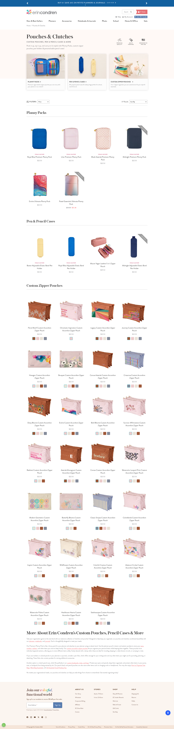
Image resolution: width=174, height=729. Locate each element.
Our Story (78, 694)
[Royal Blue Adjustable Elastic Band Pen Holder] (71, 247)
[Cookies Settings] (4, 725)
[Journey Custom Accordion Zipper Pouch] (134, 311)
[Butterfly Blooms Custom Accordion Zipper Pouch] (71, 501)
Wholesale (78, 697)
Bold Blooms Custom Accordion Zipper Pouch (103, 424)
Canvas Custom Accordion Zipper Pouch (102, 471)
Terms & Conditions (48, 710)
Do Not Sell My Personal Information (124, 727)
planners (52, 21)
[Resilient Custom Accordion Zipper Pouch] (40, 454)
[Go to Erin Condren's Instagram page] (31, 717)
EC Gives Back (79, 708)
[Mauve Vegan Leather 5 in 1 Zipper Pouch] (103, 247)
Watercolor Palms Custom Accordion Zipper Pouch (39, 613)
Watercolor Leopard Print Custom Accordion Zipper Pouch (134, 471)
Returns (134, 697)
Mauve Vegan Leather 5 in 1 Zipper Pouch (102, 265)
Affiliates (77, 705)
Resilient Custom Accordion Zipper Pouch (39, 471)
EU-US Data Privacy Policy (94, 727)
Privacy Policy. (56, 710)
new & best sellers (34, 21)
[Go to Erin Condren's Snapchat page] (46, 717)
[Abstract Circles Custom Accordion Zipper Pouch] (134, 548)
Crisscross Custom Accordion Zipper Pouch (134, 376)
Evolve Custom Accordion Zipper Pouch (71, 424)
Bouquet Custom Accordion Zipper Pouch (71, 376)
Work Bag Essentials (36, 668)
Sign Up (58, 705)
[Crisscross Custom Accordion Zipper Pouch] (134, 359)
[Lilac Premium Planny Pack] (71, 138)
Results (125, 102)
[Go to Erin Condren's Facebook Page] (27, 717)
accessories (67, 21)
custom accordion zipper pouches (77, 648)
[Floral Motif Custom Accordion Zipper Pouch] (40, 311)
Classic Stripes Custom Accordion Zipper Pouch (102, 519)
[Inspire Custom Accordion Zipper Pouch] (40, 548)
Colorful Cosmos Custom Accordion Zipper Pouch (102, 566)
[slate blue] (45, 338)
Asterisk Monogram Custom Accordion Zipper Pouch (71, 471)
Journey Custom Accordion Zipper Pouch (134, 329)
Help (119, 17)
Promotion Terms (108, 727)
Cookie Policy (81, 727)
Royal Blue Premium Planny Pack (39, 157)
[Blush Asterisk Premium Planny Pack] (103, 138)
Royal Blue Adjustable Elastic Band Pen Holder (71, 267)
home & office (131, 21)
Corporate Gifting (80, 701)
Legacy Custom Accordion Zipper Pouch (103, 329)
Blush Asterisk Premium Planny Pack (102, 158)
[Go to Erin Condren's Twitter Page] (38, 717)
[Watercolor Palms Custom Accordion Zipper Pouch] (40, 596)
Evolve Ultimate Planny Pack (39, 201)
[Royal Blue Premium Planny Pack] (40, 138)
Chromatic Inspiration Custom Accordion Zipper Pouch (71, 329)
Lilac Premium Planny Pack (71, 157)
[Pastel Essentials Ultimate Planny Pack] (71, 185)
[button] (27, 3)
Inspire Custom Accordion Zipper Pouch (39, 566)
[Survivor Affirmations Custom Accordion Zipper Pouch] (134, 406)
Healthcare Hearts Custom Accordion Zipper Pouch (71, 613)
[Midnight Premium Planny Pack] (134, 138)
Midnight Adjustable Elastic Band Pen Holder (134, 267)
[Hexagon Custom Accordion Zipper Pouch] (40, 359)
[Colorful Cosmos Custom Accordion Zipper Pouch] (103, 548)
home (29, 25)
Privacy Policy (71, 727)
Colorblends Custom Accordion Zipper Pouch (134, 519)
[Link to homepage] (42, 12)
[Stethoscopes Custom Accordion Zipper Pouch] (103, 596)
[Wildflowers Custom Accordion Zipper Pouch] (71, 548)
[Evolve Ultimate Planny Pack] (40, 185)
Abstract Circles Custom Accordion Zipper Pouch (134, 566)
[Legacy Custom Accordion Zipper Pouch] (103, 311)
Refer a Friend (117, 705)
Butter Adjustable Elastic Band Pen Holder (39, 267)
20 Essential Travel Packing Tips (56, 668)
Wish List (115, 701)
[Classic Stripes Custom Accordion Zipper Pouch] (103, 501)
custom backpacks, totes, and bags (78, 663)
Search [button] (126, 12)
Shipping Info (135, 694)
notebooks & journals (87, 21)
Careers (77, 712)
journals (47, 641)
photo (104, 21)
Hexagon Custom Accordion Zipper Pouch (39, 376)
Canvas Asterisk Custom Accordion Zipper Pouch (103, 376)
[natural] (41, 338)
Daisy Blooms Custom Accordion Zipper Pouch (39, 424)
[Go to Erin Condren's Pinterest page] (42, 717)
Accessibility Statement (141, 727)
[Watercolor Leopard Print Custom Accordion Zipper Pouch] (134, 454)
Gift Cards (116, 708)
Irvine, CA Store (98, 697)
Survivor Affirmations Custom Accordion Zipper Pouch (134, 424)
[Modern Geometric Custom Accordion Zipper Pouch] (40, 501)
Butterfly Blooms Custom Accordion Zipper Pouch (71, 519)
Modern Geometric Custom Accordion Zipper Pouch (39, 519)
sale (145, 21)
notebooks (38, 641)
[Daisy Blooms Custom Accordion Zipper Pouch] (40, 406)
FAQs (133, 701)
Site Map (115, 712)
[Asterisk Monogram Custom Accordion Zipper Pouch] (71, 454)
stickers (34, 648)
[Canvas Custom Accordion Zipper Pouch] (103, 454)
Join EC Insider (142, 17)
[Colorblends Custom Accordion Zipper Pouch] (134, 501)
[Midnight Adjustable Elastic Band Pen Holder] (134, 247)
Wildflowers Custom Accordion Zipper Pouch (71, 566)
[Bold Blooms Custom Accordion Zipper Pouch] (103, 406)
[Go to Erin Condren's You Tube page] (35, 717)
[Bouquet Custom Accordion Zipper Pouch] (71, 359)
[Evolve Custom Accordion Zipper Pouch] (71, 406)
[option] (87, 2)
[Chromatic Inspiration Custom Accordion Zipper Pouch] (71, 311)
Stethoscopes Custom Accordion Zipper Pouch (103, 613)
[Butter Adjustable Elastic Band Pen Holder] (40, 247)
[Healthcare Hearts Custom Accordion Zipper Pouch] (71, 596)
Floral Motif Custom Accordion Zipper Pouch (39, 329)
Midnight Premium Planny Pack (134, 157)
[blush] (37, 338)
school (116, 21)
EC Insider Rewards (118, 697)
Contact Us (135, 705)
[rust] (33, 338)
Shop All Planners (117, 694)
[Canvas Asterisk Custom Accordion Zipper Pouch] (103, 359)
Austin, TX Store (98, 694)
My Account (128, 17)
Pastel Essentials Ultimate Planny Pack (71, 202)
